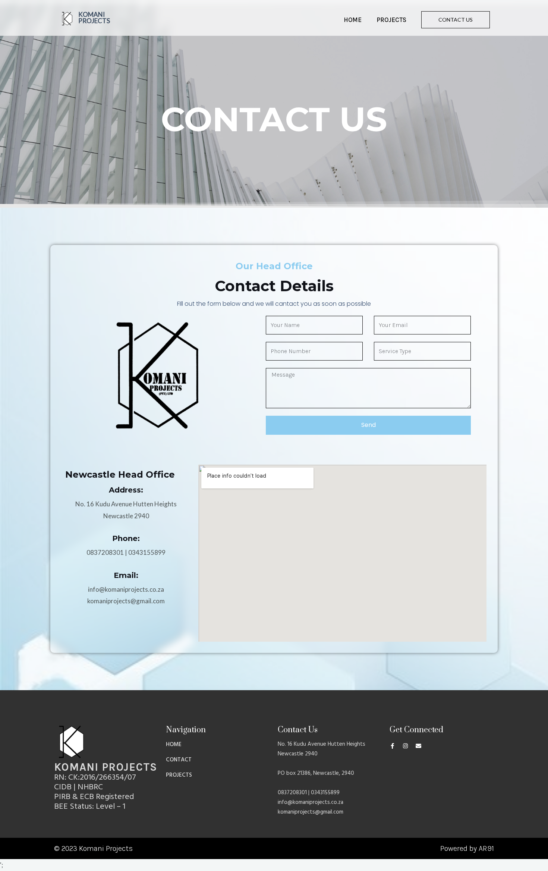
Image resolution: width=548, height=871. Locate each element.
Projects (391, 19)
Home (353, 19)
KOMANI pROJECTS (94, 17)
